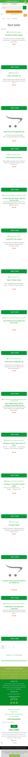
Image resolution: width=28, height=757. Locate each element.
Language (13, 3)
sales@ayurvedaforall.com (14, 696)
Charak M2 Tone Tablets (14, 239)
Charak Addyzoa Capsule (14, 157)
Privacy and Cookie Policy (14, 709)
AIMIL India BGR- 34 (14, 76)
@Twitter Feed (14, 698)
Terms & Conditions (14, 716)
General (8, 18)
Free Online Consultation (14, 11)
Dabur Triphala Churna (14, 280)
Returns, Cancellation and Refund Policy (14, 714)
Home (3, 18)
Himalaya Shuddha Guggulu (14, 35)
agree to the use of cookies (18, 753)
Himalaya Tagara (14, 525)
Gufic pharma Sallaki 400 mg (14, 362)
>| (13, 647)
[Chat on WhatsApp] (26, 751)
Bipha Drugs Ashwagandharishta (14, 132)
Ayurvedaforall (10, 747)
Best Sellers (14, 18)
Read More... (19, 689)
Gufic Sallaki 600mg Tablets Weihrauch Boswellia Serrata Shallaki (14, 405)
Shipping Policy (14, 711)
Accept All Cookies (14, 755)
